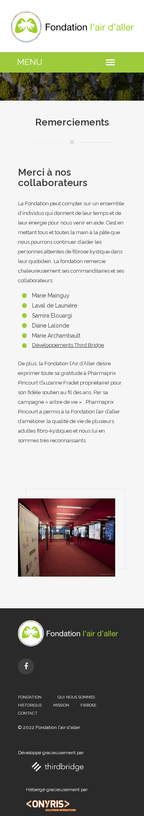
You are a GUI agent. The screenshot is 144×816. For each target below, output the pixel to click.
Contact (28, 713)
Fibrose (88, 705)
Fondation (30, 697)
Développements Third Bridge (68, 345)
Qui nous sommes (76, 697)
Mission (61, 705)
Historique (30, 705)
